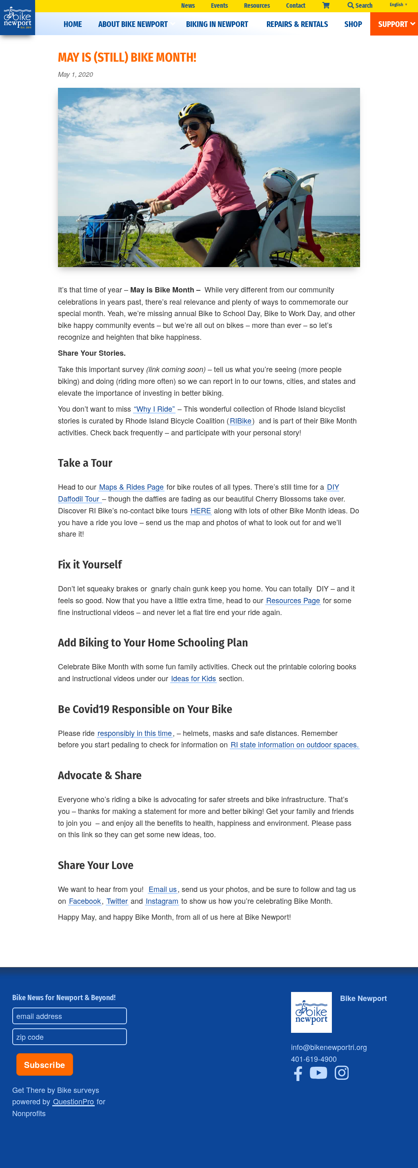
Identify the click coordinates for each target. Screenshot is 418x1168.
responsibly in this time (135, 732)
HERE (201, 510)
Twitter (117, 900)
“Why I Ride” (154, 408)
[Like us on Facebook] (298, 1078)
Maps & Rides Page (131, 486)
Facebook (85, 900)
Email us (163, 888)
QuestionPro (73, 1101)
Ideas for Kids (193, 678)
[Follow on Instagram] (341, 1078)
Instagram (162, 900)
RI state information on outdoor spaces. (295, 744)
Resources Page (293, 600)
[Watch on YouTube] (318, 1078)
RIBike (240, 420)
